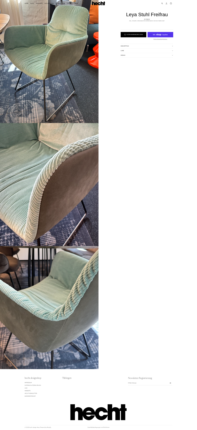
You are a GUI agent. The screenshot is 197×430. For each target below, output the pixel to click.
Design (123, 55)
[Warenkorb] (171, 3)
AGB (26, 388)
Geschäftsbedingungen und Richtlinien (98, 427)
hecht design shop (34, 427)
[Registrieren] (170, 383)
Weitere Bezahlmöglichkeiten (160, 39)
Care (122, 50)
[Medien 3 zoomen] (49, 307)
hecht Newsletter (31, 393)
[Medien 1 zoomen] (49, 61)
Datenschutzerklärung (33, 385)
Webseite (27, 391)
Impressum (28, 382)
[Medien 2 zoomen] (49, 184)
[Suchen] (162, 3)
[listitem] (76, 3)
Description (125, 46)
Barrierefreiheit (30, 396)
